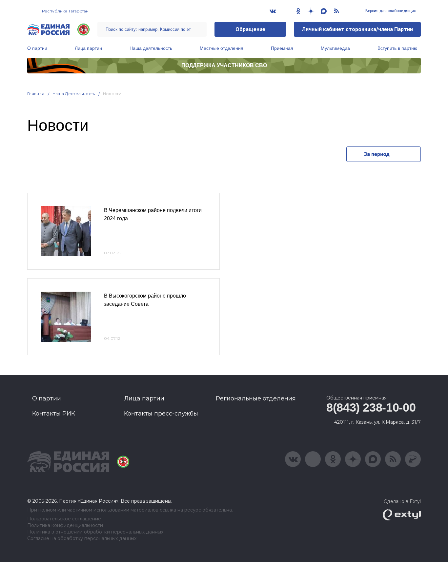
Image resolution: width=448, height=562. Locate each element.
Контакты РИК (53, 413)
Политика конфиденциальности (65, 525)
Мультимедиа (335, 48)
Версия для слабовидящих (390, 11)
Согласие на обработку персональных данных (81, 538)
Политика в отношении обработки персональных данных (95, 532)
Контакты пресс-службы (161, 413)
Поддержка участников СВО (224, 65)
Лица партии (88, 48)
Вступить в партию (397, 48)
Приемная (282, 48)
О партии (37, 48)
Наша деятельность (151, 48)
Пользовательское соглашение (64, 519)
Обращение (250, 29)
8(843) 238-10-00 (371, 407)
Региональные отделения (256, 398)
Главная (36, 93)
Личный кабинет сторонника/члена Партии (357, 29)
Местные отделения (221, 48)
